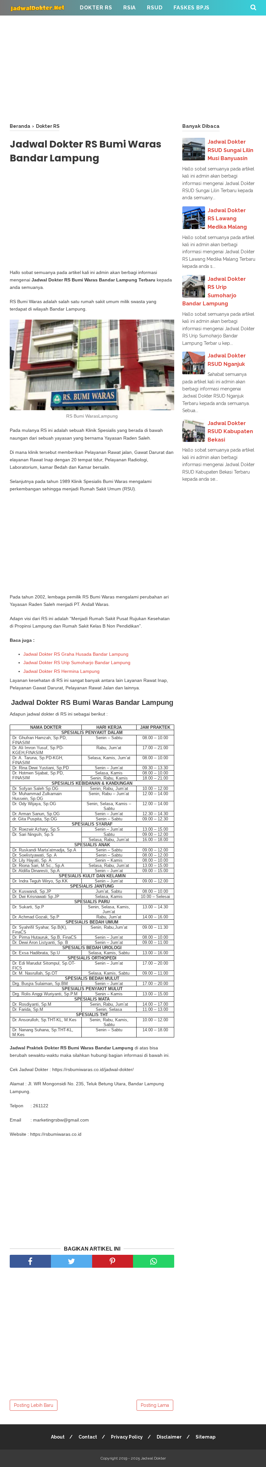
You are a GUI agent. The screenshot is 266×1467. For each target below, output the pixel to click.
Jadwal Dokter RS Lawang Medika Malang (227, 218)
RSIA (129, 8)
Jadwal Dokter (153, 1458)
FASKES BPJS (192, 8)
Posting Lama (155, 1405)
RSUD (155, 8)
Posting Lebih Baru (33, 1405)
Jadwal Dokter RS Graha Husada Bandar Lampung (75, 654)
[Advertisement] (133, 68)
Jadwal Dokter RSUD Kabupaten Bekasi (230, 431)
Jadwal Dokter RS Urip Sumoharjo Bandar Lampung (76, 662)
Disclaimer (169, 1437)
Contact (88, 1437)
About (58, 1437)
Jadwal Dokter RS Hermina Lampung (61, 671)
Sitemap (205, 1437)
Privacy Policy (127, 1437)
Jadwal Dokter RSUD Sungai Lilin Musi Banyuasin (230, 150)
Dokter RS (96, 8)
